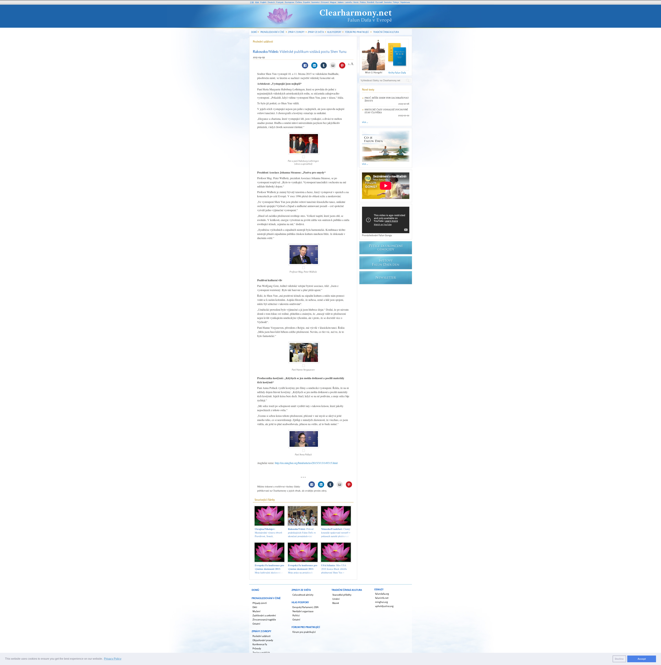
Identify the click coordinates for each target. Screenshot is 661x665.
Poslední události (263, 41)
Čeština (298, 2)
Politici (296, 615)
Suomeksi (315, 2)
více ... (365, 121)
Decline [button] (619, 658)
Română (370, 2)
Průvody (257, 648)
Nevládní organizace (302, 611)
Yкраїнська (405, 2)
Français (280, 2)
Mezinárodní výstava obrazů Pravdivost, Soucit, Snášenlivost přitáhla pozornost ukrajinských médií (269, 536)
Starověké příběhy (341, 594)
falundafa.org (382, 593)
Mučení (256, 611)
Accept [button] (642, 658)
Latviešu (348, 2)
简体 (257, 2)
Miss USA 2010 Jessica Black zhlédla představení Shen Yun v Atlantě (334, 571)
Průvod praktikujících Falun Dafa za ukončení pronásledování (302, 532)
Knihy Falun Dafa (397, 72)
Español (306, 2)
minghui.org (381, 601)
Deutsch (271, 2)
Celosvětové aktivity (302, 594)
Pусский (379, 2)
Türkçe (396, 2)
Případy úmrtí (260, 602)
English (263, 2)
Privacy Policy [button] (112, 658)
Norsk (356, 2)
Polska (363, 2)
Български (289, 2)
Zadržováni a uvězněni (264, 615)
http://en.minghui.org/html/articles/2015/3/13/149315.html (306, 463)
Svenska (387, 2)
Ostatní (256, 623)
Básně (335, 602)
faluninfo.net (382, 597)
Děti (255, 607)
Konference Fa (260, 644)
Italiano (341, 2)
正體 (252, 2)
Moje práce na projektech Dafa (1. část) (302, 571)
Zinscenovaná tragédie (264, 619)
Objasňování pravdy (263, 640)
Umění (336, 598)
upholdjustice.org (384, 606)
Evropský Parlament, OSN (305, 607)
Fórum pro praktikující (304, 631)
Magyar (333, 2)
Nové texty (368, 89)
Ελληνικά (325, 2)
